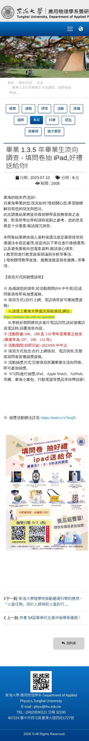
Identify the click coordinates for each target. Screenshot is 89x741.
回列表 (71, 643)
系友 (40, 83)
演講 (76, 108)
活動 (60, 108)
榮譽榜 (33, 131)
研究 (44, 108)
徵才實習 (54, 131)
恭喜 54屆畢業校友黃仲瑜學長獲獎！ (50, 618)
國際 (20, 120)
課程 (28, 108)
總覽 (12, 108)
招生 (68, 120)
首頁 (10, 83)
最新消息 (25, 83)
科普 (52, 120)
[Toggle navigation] (70, 28)
